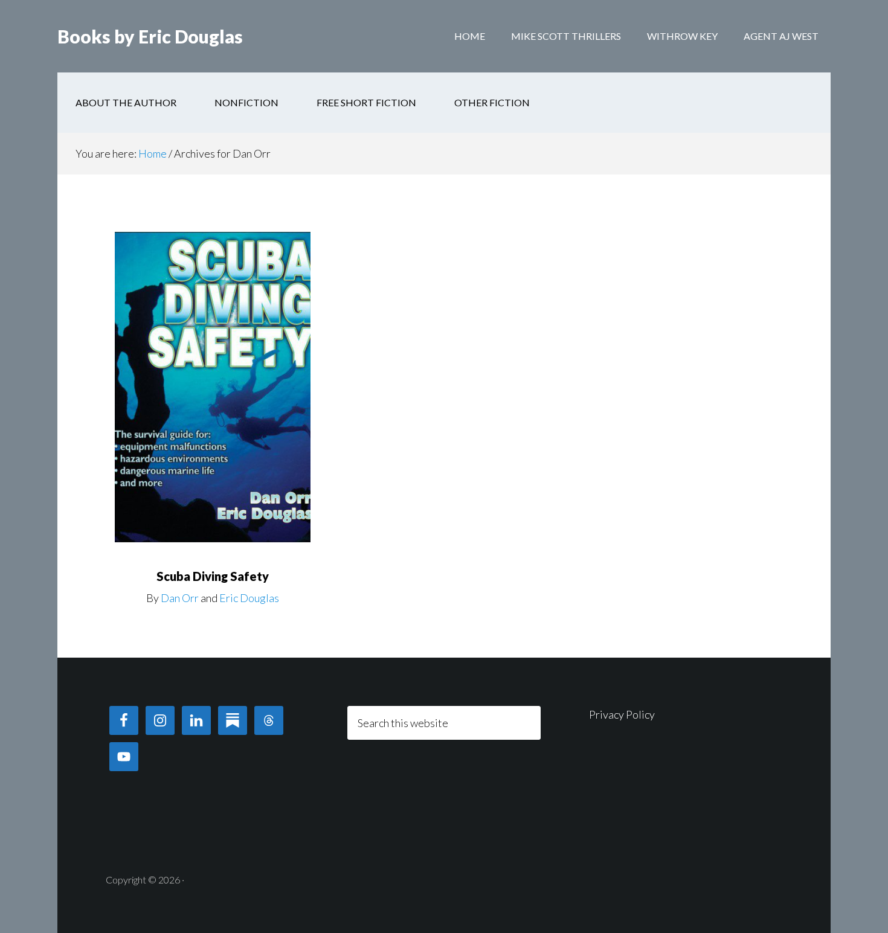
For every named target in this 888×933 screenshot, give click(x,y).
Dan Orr (180, 597)
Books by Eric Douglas (150, 36)
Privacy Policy (622, 714)
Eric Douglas (249, 597)
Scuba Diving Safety (212, 576)
